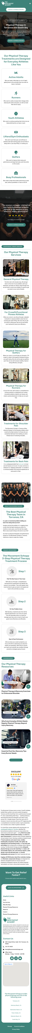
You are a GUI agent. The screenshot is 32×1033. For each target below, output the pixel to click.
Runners (16, 97)
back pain (21, 464)
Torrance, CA (16, 1001)
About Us (5, 909)
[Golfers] (16, 152)
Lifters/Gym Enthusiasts (16, 136)
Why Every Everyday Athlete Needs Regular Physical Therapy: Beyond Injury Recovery (14, 723)
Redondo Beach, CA (16, 1016)
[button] (30, 3)
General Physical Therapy (16, 279)
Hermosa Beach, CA (16, 1005)
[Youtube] (20, 958)
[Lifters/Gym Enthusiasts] (16, 132)
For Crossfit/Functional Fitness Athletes (16, 313)
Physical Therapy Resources (10, 907)
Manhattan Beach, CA (16, 1009)
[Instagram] (16, 958)
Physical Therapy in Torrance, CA (16, 20)
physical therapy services (14, 31)
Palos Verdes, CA (16, 1013)
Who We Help (6, 904)
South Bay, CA (16, 1019)
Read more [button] (9, 797)
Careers (5, 911)
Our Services (6, 902)
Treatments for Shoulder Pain (16, 424)
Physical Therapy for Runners (16, 387)
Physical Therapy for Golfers (16, 351)
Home (4, 900)
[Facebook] (12, 958)
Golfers (16, 157)
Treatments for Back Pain (16, 461)
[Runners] (16, 93)
